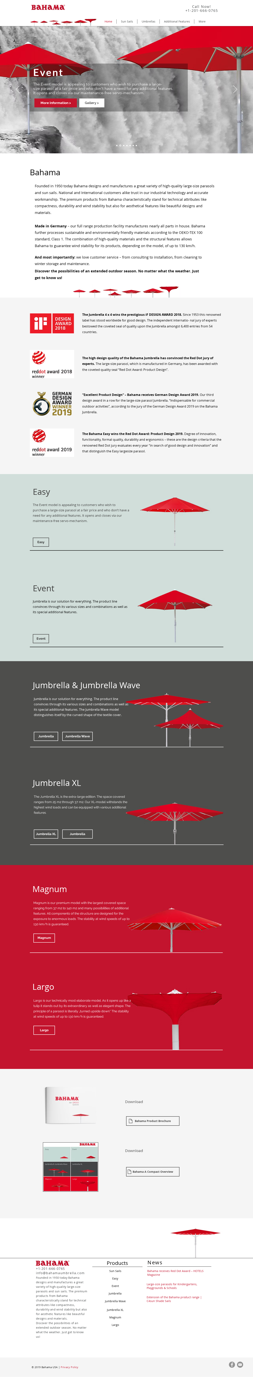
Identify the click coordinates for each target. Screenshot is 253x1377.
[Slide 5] (123, 145)
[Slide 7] (136, 145)
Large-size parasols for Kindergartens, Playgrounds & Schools (172, 1286)
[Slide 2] (133, 145)
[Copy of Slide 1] (116, 145)
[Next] (235, 89)
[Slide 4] (120, 145)
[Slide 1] (126, 145)
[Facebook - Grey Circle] (232, 1365)
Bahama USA (50, 1367)
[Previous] (18, 89)
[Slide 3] (130, 145)
